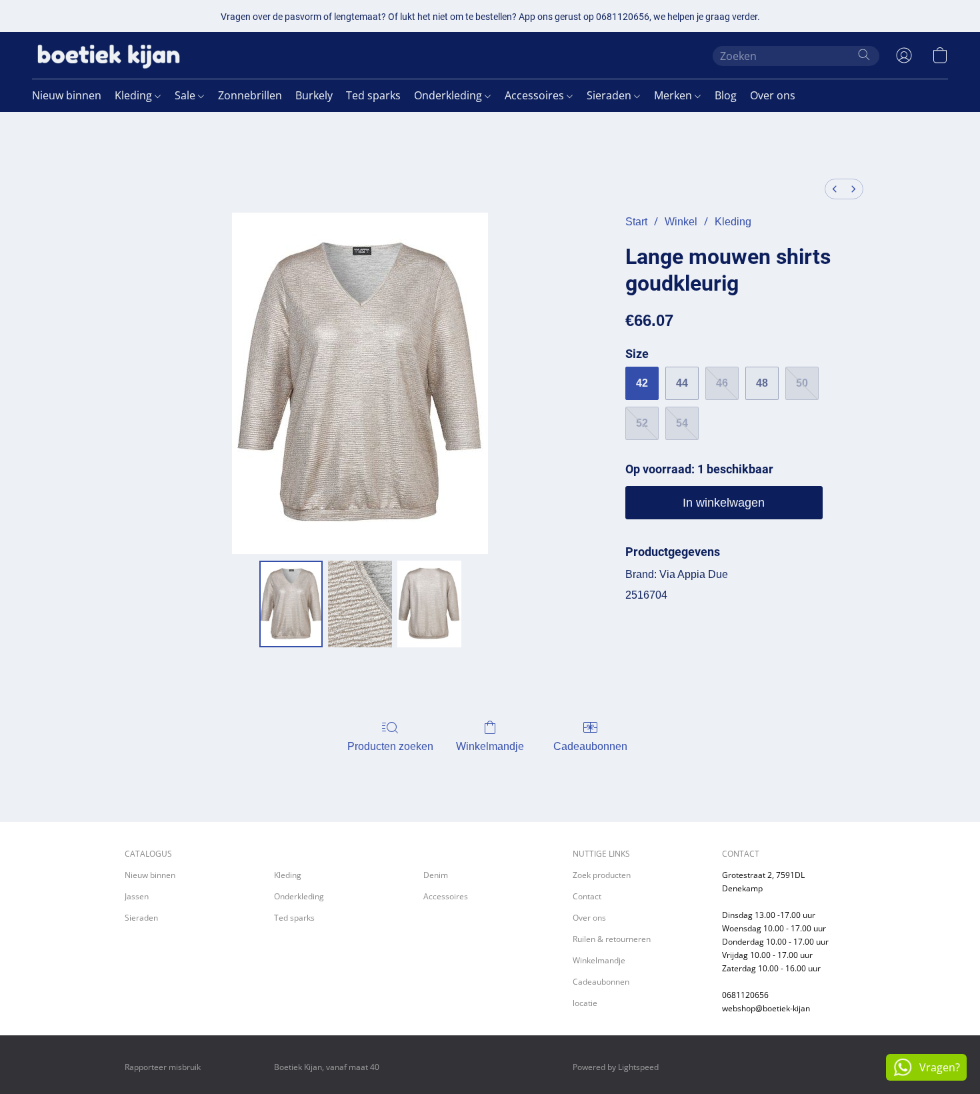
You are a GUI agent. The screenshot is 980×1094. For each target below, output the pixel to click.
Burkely (314, 95)
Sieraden (610, 95)
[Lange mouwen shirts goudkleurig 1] (360, 604)
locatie (585, 1003)
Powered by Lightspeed (616, 1067)
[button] (108, 55)
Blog (726, 95)
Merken (674, 95)
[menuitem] (834, 189)
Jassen (137, 896)
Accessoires (536, 95)
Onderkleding (449, 95)
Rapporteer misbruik (163, 1067)
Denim (435, 875)
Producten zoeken (390, 746)
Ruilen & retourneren (612, 939)
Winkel (681, 221)
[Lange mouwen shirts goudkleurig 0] (291, 604)
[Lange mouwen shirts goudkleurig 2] (429, 604)
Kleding (135, 95)
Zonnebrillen (250, 95)
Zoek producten (602, 875)
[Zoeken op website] (864, 54)
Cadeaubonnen (590, 746)
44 (682, 383)
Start (636, 221)
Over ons (772, 95)
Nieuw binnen (66, 95)
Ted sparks (373, 95)
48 (762, 383)
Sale (186, 95)
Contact (587, 896)
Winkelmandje (490, 746)
